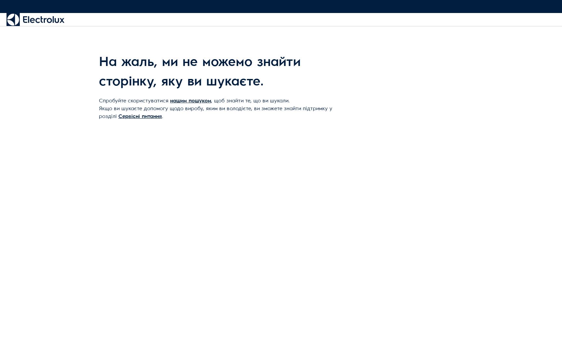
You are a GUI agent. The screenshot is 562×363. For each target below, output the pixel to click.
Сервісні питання (140, 116)
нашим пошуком (190, 100)
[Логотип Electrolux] (35, 19)
